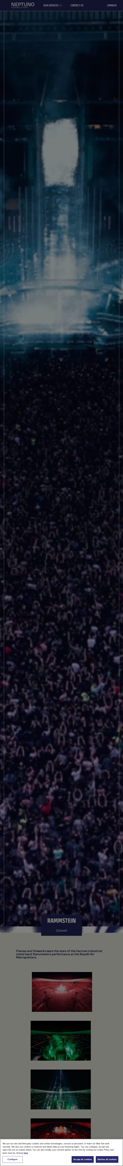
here (26, 1153)
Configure (12, 1159)
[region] (61, 1152)
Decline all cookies (107, 1159)
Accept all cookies (82, 1159)
